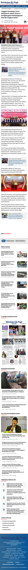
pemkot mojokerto (20, 240)
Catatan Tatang (16, 552)
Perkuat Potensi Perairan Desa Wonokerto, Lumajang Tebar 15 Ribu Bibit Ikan (8, 263)
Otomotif (24, 6)
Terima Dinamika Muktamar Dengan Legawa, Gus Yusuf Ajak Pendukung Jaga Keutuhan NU (13, 436)
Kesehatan (7, 553)
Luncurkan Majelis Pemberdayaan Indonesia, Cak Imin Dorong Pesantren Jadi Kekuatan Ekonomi (12, 458)
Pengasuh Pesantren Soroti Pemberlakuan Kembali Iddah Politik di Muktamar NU (14, 443)
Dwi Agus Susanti (8, 20)
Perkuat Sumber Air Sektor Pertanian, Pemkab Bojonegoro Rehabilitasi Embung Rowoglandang (8, 273)
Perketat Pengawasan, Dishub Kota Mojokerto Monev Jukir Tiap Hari (15, 216)
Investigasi (23, 552)
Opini (19, 557)
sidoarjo (6, 529)
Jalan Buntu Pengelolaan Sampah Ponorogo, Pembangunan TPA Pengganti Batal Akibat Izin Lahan (13, 450)
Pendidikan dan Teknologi (17, 553)
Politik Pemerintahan (11, 550)
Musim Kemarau (8, 525)
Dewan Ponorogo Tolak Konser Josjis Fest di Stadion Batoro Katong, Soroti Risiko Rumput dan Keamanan (16, 492)
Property (18, 6)
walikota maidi (8, 523)
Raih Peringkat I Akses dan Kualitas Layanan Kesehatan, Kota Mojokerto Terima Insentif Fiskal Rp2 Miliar (17, 72)
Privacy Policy (20, 564)
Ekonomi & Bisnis (10, 6)
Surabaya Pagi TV (8, 555)
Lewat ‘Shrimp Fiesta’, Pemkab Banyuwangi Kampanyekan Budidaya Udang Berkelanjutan (14, 406)
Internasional (13, 557)
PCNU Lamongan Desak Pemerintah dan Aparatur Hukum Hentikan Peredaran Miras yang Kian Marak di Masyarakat (15, 511)
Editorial (17, 558)
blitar (5, 527)
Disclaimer (10, 562)
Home (2, 6)
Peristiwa (19, 550)
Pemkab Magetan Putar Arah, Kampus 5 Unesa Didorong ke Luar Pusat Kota (7, 253)
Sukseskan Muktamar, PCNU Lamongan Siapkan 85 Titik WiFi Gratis (15, 499)
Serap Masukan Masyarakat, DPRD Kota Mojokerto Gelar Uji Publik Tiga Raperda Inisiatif (17, 163)
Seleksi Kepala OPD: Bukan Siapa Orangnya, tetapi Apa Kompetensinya (12, 465)
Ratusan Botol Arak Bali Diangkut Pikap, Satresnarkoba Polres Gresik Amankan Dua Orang (7, 284)
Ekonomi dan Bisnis (11, 548)
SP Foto (23, 557)
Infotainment (6, 557)
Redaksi (17, 562)
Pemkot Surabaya (9, 521)
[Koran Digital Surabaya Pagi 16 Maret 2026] (14, 342)
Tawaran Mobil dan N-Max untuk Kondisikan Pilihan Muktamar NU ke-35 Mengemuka (13, 472)
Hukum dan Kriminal (6, 552)
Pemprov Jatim (10, 240)
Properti (19, 548)
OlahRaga (21, 555)
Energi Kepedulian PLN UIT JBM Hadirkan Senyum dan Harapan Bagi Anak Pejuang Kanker (8, 305)
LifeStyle (16, 555)
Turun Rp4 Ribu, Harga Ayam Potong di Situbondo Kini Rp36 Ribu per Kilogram (8, 295)
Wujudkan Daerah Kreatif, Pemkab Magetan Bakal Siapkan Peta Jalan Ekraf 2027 (16, 505)
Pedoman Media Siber (8, 564)
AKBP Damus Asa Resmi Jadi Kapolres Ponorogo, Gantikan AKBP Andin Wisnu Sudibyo (15, 485)
